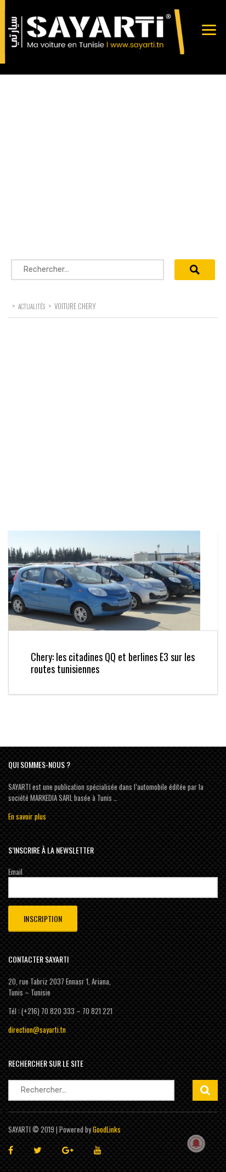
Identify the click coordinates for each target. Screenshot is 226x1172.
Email (15, 871)
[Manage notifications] (196, 1143)
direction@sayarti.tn (37, 1029)
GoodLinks (107, 1129)
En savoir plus (27, 816)
